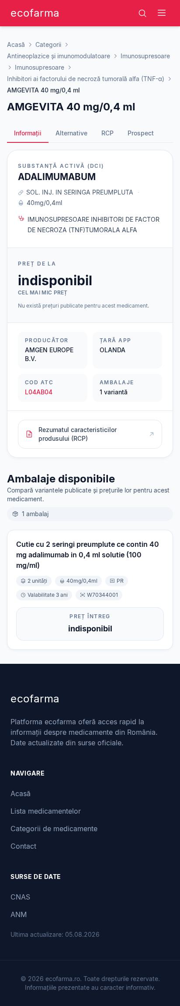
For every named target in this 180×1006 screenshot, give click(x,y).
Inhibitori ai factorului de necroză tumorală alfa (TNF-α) (85, 78)
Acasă (16, 44)
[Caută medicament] (142, 13)
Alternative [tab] (71, 133)
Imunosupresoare (145, 56)
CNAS (20, 897)
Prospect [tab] (141, 133)
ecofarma (34, 13)
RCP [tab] (107, 133)
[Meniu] (162, 13)
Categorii (48, 44)
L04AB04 (38, 392)
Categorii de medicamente (53, 828)
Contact (23, 846)
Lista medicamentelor (45, 811)
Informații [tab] (28, 133)
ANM (18, 914)
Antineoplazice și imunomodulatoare (58, 56)
